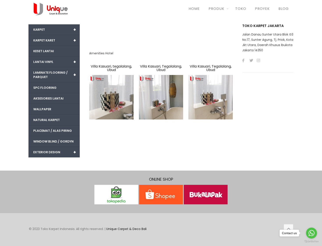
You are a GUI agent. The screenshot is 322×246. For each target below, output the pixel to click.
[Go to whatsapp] (311, 233)
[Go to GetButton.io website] (311, 241)
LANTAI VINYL (54, 62)
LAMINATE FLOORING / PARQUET (54, 74)
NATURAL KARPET (46, 120)
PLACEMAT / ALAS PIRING (52, 130)
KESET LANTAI (43, 51)
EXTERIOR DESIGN (54, 152)
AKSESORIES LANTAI (48, 98)
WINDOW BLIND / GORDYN (53, 141)
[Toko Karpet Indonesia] (50, 9)
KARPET (54, 30)
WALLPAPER (42, 109)
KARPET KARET (54, 40)
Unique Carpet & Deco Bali (126, 229)
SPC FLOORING (45, 88)
